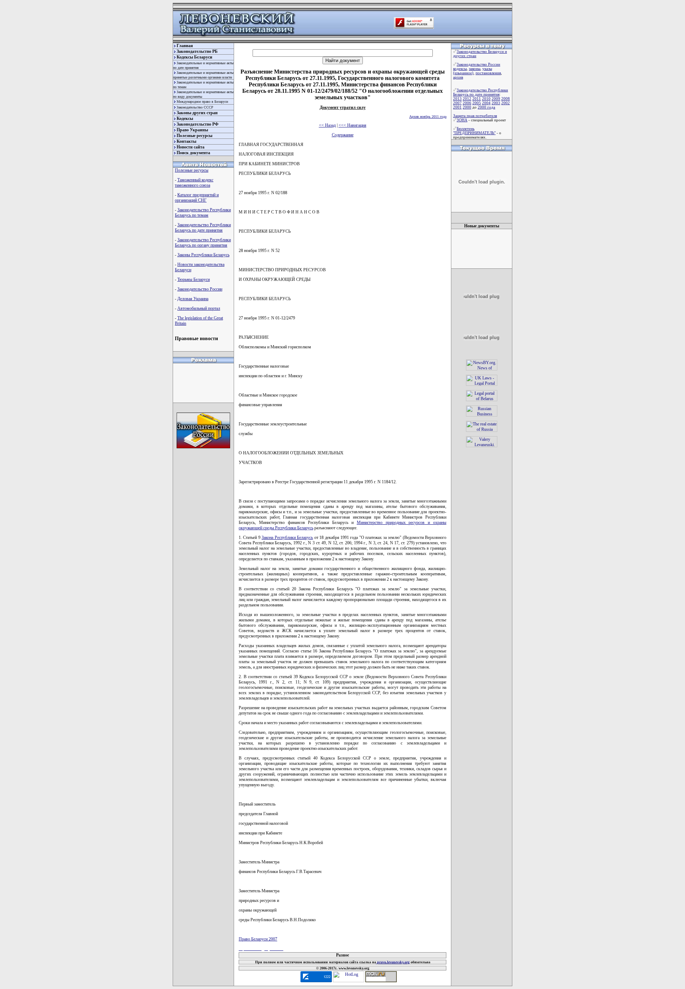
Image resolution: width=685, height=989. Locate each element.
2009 (496, 98)
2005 (476, 103)
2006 (467, 103)
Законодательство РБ (197, 51)
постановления (488, 73)
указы (487, 68)
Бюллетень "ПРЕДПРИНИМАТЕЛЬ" (474, 130)
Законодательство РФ (197, 124)
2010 (486, 98)
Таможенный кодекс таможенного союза (194, 182)
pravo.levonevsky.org (393, 962)
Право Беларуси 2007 (258, 939)
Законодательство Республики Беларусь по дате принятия (203, 227)
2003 (496, 103)
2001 (457, 107)
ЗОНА (462, 120)
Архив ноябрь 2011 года (427, 116)
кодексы (460, 68)
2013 (457, 98)
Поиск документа (193, 152)
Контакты (186, 141)
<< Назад (327, 125)
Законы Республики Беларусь (203, 254)
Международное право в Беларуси (202, 102)
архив (458, 77)
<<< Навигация (352, 125)
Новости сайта (190, 147)
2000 (467, 107)
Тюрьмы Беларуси (193, 279)
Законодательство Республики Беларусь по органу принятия (203, 242)
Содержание (343, 134)
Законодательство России (199, 289)
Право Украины (192, 129)
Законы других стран (197, 112)
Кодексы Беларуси (194, 57)
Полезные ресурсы (194, 135)
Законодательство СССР (195, 107)
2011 (476, 98)
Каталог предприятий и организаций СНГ (197, 197)
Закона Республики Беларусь (287, 537)
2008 (505, 98)
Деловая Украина (192, 298)
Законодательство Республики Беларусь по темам (203, 212)
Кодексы (185, 118)
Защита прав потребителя (475, 115)
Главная (185, 45)
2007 (457, 103)
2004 (486, 103)
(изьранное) (463, 73)
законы (474, 68)
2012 (467, 98)
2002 (505, 103)
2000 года (486, 107)
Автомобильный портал (198, 308)
